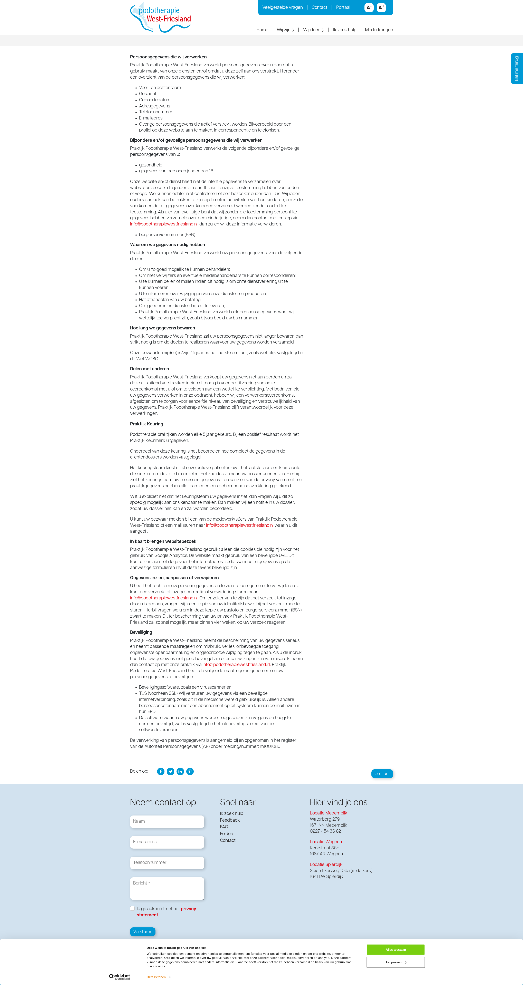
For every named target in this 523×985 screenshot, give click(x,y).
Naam (139, 819)
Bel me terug (516, 68)
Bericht (140, 880)
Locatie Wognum (326, 842)
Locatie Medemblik (328, 813)
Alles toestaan (396, 949)
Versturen (142, 932)
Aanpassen (393, 962)
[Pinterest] (190, 771)
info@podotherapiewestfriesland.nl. (164, 598)
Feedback (230, 820)
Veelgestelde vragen (282, 7)
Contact (319, 7)
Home (262, 30)
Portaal (343, 7)
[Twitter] (170, 771)
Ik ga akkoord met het (166, 912)
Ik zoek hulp (344, 30)
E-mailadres (144, 839)
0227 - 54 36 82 (325, 831)
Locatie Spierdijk (326, 864)
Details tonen (156, 977)
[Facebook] (161, 771)
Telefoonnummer (150, 860)
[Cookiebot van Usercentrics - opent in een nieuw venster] (119, 977)
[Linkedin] (180, 771)
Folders (227, 834)
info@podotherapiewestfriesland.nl (164, 224)
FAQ (224, 827)
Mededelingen (379, 30)
